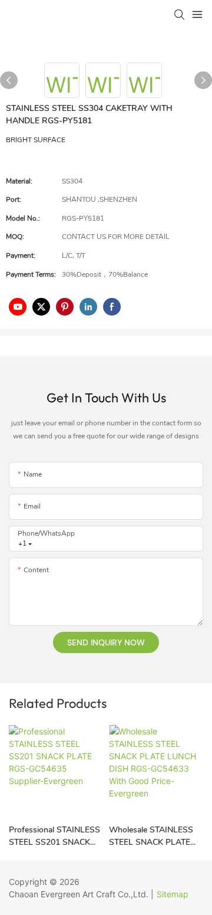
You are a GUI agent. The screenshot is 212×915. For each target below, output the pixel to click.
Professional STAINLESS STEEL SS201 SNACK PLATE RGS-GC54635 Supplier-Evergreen (54, 836)
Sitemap (172, 894)
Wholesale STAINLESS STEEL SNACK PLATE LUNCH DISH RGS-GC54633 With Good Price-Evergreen (151, 836)
